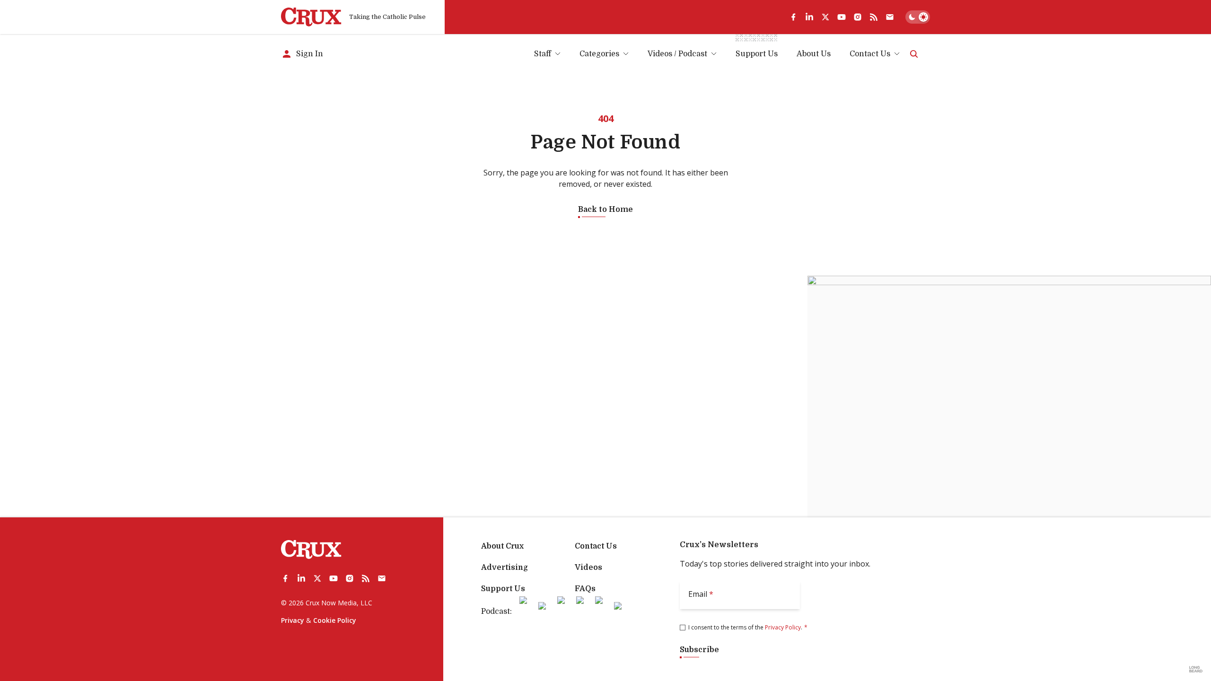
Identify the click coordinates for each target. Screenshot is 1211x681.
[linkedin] (809, 17)
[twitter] (825, 17)
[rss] (874, 17)
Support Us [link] (757, 54)
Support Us (503, 589)
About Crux (502, 546)
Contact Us (870, 54)
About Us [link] (814, 54)
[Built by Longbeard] (1195, 669)
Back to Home (605, 209)
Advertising (504, 567)
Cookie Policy (334, 620)
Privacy (292, 620)
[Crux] (311, 17)
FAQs (585, 589)
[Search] (914, 54)
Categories (599, 54)
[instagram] (858, 17)
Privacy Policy (783, 627)
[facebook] (793, 17)
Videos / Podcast (677, 54)
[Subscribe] (890, 17)
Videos (588, 567)
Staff (542, 54)
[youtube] (842, 17)
